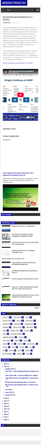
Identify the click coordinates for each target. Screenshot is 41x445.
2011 (5, 417)
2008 (5, 420)
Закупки (17, 340)
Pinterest (5, 347)
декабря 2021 (9, 369)
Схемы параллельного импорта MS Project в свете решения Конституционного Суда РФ (18, 174)
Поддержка (5, 327)
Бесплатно (27, 330)
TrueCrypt (22, 347)
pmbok (19, 350)
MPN (12, 344)
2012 (5, 414)
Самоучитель (6, 324)
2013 (5, 412)
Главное (28, 350)
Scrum (13, 347)
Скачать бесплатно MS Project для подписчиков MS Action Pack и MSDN (25, 243)
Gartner (5, 344)
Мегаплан (19, 354)
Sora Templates (12, 442)
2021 (5, 366)
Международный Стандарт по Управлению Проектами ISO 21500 (23, 251)
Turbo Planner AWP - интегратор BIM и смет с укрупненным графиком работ (24, 263)
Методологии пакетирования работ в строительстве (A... (21, 385)
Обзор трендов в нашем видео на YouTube (18, 63)
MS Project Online (17, 327)
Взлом (4, 334)
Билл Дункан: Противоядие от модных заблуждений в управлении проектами (22, 235)
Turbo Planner (17, 317)
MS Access (20, 344)
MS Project (5, 317)
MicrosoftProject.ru (14, 3)
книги (27, 354)
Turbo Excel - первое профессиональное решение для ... (22, 372)
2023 (5, 364)
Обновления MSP (29, 324)
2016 (5, 404)
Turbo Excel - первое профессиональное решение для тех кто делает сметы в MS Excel (25, 288)
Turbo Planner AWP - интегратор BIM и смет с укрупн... (22, 375)
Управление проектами (8, 337)
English (25, 340)
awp (3, 350)
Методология (29, 321)
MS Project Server (7, 321)
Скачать (18, 321)
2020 (5, 398)
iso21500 (11, 350)
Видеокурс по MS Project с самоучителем (23, 226)
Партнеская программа (16, 334)
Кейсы (4, 330)
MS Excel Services (31, 344)
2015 (5, 406)
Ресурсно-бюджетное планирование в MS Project (25, 279)
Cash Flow (21, 337)
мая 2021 (8, 389)
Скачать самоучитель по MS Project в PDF (13, 259)
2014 (5, 409)
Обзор (27, 317)
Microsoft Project (15, 330)
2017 (5, 401)
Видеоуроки (17, 324)
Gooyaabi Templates (34, 442)
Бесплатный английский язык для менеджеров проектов (24, 272)
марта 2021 (9, 392)
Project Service (6, 340)
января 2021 (9, 395)
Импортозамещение (7, 354)
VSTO (30, 347)
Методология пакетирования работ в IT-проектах (20, 382)
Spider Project (30, 327)
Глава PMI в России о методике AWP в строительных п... (21, 378)
